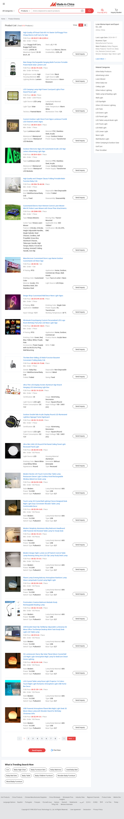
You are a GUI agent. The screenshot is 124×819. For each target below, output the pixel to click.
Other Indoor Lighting (104, 90)
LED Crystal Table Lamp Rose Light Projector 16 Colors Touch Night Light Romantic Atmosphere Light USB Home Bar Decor (44, 683)
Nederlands (73, 802)
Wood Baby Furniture (14, 781)
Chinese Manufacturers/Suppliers (36, 797)
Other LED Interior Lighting (106, 105)
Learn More (101, 59)
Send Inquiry (80, 54)
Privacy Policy (98, 809)
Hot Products (5, 797)
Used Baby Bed (72, 769)
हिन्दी (101, 802)
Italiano (56, 802)
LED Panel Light (102, 116)
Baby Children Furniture (44, 775)
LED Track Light (101, 124)
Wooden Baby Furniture (66, 775)
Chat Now (57, 750)
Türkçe (116, 802)
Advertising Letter (102, 75)
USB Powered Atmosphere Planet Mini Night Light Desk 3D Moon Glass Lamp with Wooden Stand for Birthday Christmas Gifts (45, 711)
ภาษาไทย (108, 802)
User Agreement (75, 809)
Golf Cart (99, 146)
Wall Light (99, 98)
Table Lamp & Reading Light (106, 94)
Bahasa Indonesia (67, 804)
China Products (17, 797)
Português (28, 802)
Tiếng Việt (54, 804)
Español (20, 802)
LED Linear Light (102, 131)
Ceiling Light (100, 86)
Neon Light (100, 135)
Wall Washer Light (102, 139)
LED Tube (99, 109)
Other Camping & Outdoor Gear (107, 142)
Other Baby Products (103, 71)
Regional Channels (93, 797)
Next (71, 738)
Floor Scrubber (101, 150)
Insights (62, 799)
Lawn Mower (100, 79)
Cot (7, 769)
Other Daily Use (101, 83)
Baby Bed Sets (11, 775)
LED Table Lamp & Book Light (107, 120)
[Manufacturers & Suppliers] (62, 4)
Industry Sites (80, 797)
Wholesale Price (68, 797)
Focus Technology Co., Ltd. (46, 809)
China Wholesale (54, 797)
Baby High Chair (20, 769)
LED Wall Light (101, 127)
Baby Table (26, 775)
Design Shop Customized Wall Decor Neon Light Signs (43, 295)
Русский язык (47, 802)
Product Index (106, 797)
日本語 (95, 802)
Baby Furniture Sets (38, 769)
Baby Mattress (55, 769)
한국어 (88, 802)
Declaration (87, 809)
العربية (82, 802)
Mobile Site (117, 797)
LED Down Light (102, 113)
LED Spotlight (101, 101)
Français (37, 802)
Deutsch (64, 802)
